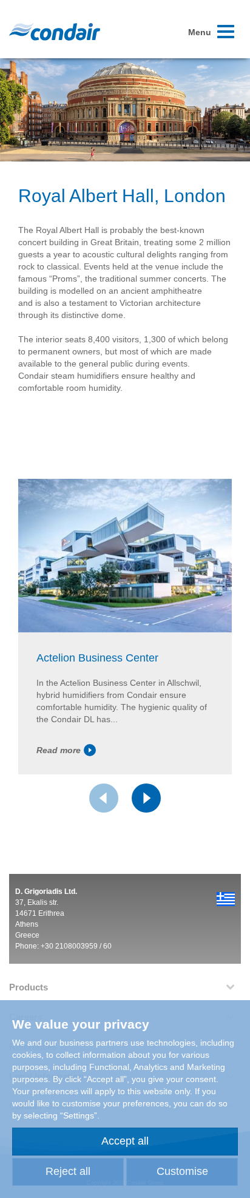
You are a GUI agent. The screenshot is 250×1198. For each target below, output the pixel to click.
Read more (58, 750)
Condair (54, 31)
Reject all (68, 1171)
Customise (182, 1171)
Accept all (125, 1141)
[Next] (146, 798)
